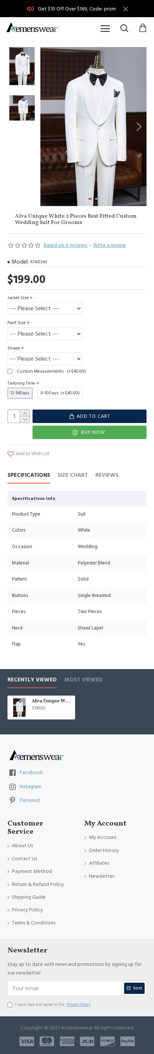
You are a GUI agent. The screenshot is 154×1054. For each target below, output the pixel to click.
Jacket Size (18, 298)
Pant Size (16, 323)
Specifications (28, 475)
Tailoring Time (21, 383)
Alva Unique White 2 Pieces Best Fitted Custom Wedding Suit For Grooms (52, 701)
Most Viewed (83, 680)
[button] (47, 126)
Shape (13, 348)
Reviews (106, 475)
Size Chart (73, 475)
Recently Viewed (32, 680)
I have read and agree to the (52, 1004)
